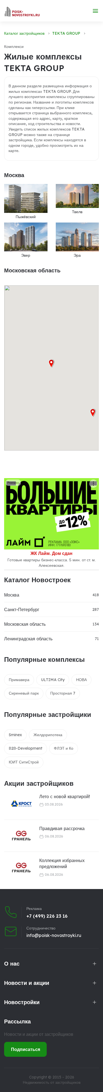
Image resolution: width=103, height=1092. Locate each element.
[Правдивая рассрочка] (18, 835)
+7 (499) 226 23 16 (47, 916)
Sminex (15, 734)
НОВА (81, 679)
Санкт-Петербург (21, 609)
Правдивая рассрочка (62, 828)
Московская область (25, 624)
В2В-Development (25, 748)
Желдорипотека (48, 734)
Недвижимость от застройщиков (51, 1082)
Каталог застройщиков (24, 33)
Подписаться (25, 1049)
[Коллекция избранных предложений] (18, 867)
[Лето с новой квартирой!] (18, 803)
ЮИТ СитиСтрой (24, 762)
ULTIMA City (53, 679)
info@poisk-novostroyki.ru (53, 935)
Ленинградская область (28, 638)
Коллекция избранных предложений (62, 863)
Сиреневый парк (24, 693)
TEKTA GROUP (66, 33)
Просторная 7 (62, 693)
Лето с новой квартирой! (64, 796)
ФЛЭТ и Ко (63, 748)
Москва (11, 595)
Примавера (19, 679)
